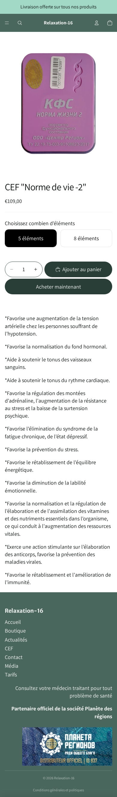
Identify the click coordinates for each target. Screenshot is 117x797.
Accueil (13, 621)
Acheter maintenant (58, 286)
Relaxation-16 (64, 778)
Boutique (15, 630)
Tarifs (11, 674)
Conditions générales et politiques (58, 790)
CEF (9, 648)
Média (11, 665)
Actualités (16, 639)
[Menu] (7, 23)
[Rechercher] (19, 22)
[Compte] (96, 22)
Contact (13, 657)
